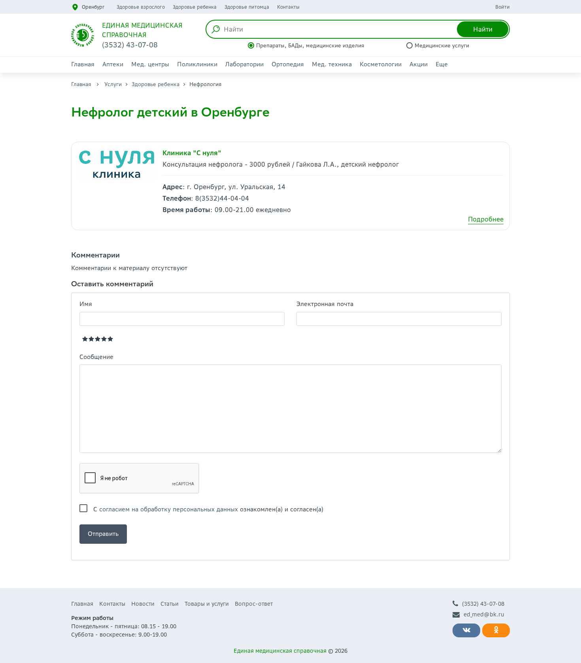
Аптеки (112, 64)
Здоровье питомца (246, 7)
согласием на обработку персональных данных (168, 509)
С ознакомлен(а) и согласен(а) (208, 509)
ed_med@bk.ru (484, 614)
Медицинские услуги (442, 45)
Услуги (113, 84)
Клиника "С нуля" (191, 153)
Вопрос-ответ (254, 603)
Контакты (288, 7)
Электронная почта (324, 304)
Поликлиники (197, 64)
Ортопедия (288, 64)
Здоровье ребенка (195, 7)
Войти (502, 7)
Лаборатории (244, 64)
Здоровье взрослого (141, 7)
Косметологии (381, 64)
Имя (85, 304)
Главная (82, 64)
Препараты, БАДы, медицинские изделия (310, 45)
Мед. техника (332, 64)
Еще (442, 64)
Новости (143, 603)
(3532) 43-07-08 (483, 603)
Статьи (169, 603)
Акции (418, 64)
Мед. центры (150, 64)
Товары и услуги (207, 603)
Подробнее (486, 219)
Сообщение (96, 357)
